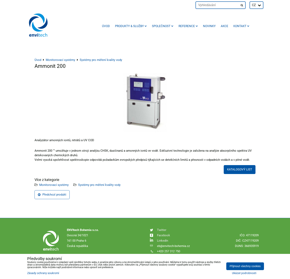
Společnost (161, 26)
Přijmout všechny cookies (245, 266)
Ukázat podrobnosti (244, 273)
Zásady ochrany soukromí (43, 273)
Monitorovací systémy (54, 185)
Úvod (106, 26)
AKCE (224, 26)
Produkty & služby (129, 26)
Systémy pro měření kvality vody (99, 185)
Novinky (209, 26)
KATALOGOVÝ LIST (239, 169)
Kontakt (239, 26)
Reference (187, 26)
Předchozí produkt (54, 194)
